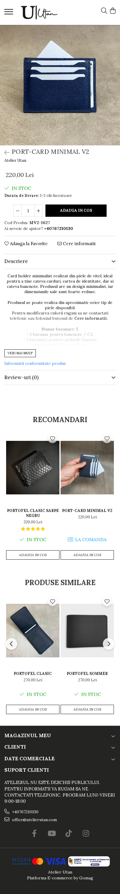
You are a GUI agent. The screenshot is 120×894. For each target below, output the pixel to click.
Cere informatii (79, 243)
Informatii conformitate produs (35, 363)
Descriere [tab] (16, 261)
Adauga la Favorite (28, 243)
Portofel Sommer (87, 673)
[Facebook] (34, 833)
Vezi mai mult (20, 353)
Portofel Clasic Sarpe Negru (33, 513)
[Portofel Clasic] (32, 630)
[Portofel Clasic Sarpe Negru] (32, 467)
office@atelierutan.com (34, 819)
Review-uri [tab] (21, 377)
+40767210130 (24, 811)
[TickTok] (68, 833)
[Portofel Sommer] (87, 630)
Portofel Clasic (33, 673)
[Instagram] (86, 833)
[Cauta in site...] (104, 11)
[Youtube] (51, 833)
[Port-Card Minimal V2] (60, 85)
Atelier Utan (15, 160)
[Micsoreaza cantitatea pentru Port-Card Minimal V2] (17, 210)
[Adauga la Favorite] (52, 438)
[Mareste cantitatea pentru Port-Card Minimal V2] (39, 210)
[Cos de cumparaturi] (113, 11)
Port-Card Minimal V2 (87, 510)
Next (115, 91)
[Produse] (9, 13)
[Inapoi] (4, 152)
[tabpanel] (60, 85)
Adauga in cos (76, 210)
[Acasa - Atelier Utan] (39, 12)
